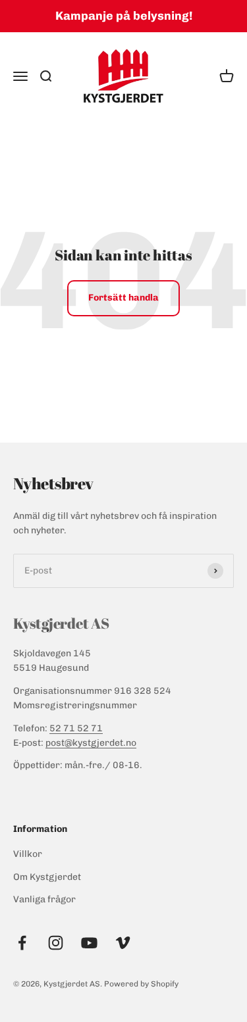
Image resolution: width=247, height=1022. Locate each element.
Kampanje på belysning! (123, 16)
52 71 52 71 (76, 728)
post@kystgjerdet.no (90, 742)
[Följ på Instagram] (56, 943)
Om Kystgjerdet (47, 877)
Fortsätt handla (123, 297)
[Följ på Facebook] (22, 943)
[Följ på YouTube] (89, 943)
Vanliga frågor (44, 899)
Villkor (27, 854)
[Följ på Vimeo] (123, 943)
